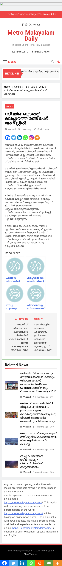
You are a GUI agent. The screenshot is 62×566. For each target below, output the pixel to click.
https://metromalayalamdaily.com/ (23, 513)
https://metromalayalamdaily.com (23, 502)
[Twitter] (13, 137)
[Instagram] (31, 137)
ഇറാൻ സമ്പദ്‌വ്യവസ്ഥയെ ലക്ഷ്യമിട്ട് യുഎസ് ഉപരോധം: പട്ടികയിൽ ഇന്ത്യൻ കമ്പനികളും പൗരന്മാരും (28, 15)
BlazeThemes (30, 554)
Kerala (9, 106)
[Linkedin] (19, 137)
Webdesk (12, 129)
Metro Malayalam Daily (31, 35)
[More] (37, 137)
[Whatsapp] (25, 137)
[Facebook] (7, 137)
